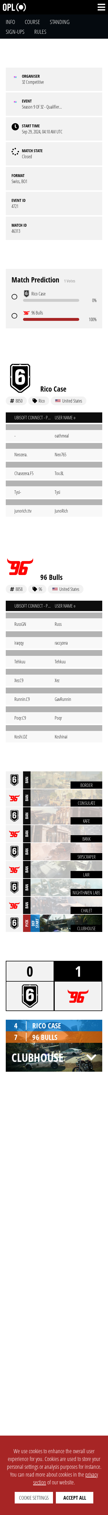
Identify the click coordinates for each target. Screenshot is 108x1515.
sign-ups (15, 32)
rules (40, 32)
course (32, 22)
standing (60, 22)
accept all (74, 1497)
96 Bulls (51, 577)
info (10, 22)
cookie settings (34, 1497)
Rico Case (53, 389)
